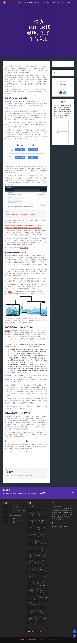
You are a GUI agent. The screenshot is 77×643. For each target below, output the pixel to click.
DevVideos (37, 557)
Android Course (31, 515)
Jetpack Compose (38, 578)
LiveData (39, 588)
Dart (35, 553)
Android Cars (40, 513)
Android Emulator (44, 518)
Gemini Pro (39, 569)
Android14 (30, 529)
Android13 (45, 527)
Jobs (43, 581)
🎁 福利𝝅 (37, 2)
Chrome (37, 543)
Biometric (30, 541)
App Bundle (30, 536)
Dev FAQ (30, 555)
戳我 (55, 512)
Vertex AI (41, 616)
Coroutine (41, 548)
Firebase (37, 562)
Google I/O (30, 571)
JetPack (30, 578)
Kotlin (29, 583)
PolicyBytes (37, 602)
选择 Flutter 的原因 (33, 346)
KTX (44, 585)
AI (28, 508)
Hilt (38, 574)
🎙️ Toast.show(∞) (28, 2)
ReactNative (41, 604)
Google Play (38, 571)
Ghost (55, 640)
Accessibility (31, 506)
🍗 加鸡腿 (67, 2)
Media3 (45, 592)
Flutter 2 (20, 66)
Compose (36, 546)
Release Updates (40, 606)
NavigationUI (31, 597)
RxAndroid (36, 609)
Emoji (38, 560)
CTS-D (42, 550)
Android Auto (31, 513)
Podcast (30, 602)
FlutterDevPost (37, 564)
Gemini (39, 567)
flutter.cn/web (24, 247)
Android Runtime (32, 520)
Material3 (39, 592)
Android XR (41, 525)
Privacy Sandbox (32, 604)
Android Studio (31, 522)
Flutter (29, 564)
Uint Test (35, 616)
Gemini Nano (31, 569)
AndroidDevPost (39, 529)
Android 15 (30, 511)
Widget (30, 620)
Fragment (45, 564)
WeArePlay (38, 618)
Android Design (41, 515)
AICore (33, 508)
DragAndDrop (31, 560)
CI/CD (29, 546)
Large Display (31, 588)
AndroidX (41, 534)
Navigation (39, 595)
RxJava (42, 609)
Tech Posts (43, 613)
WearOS (45, 618)
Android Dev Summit (32, 518)
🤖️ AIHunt (60, 2)
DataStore (41, 553)
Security (39, 611)
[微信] (34, 459)
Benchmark (39, 539)
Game (29, 567)
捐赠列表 (29, 448)
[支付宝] (18, 459)
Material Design (39, 590)
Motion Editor (31, 595)
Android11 (30, 527)
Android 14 (40, 508)
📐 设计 (48, 2)
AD (37, 506)
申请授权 (30, 475)
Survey (36, 613)
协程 (44, 620)
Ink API (43, 574)
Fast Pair (30, 562)
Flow (42, 562)
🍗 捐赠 (54, 526)
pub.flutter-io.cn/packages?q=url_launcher (23, 214)
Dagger (30, 553)
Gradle (45, 571)
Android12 (38, 527)
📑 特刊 (54, 2)
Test (29, 616)
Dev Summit (37, 555)
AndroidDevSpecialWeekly (34, 532)
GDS (34, 567)
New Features (40, 597)
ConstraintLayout (32, 548)
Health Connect (31, 574)
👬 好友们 (59, 526)
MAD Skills (30, 590)
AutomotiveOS (31, 539)
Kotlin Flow (36, 583)
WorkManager (37, 620)
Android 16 (38, 511)
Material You (31, 592)
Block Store (37, 541)
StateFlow (30, 613)
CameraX (30, 543)
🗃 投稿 (65, 526)
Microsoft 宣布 (24, 284)
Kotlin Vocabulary (32, 585)
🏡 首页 (20, 2)
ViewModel (30, 618)
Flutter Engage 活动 (10, 346)
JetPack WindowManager (34, 581)
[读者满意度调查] (74, 636)
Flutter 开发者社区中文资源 (19, 432)
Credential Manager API (33, 550)
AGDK (46, 506)
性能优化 (30, 623)
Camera (44, 541)
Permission (45, 599)
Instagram (30, 576)
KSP (40, 585)
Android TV (40, 522)
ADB (41, 506)
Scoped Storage (31, 611)
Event (43, 560)
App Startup (38, 536)
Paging (30, 599)
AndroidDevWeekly (32, 534)
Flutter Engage (22, 68)
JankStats (43, 576)
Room (29, 609)
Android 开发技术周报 (30, 640)
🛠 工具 (43, 2)
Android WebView (32, 525)
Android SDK (41, 520)
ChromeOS (43, 543)
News (46, 597)
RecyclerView (31, 606)
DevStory (30, 557)
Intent (37, 576)
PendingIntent (37, 599)
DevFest (44, 555)
